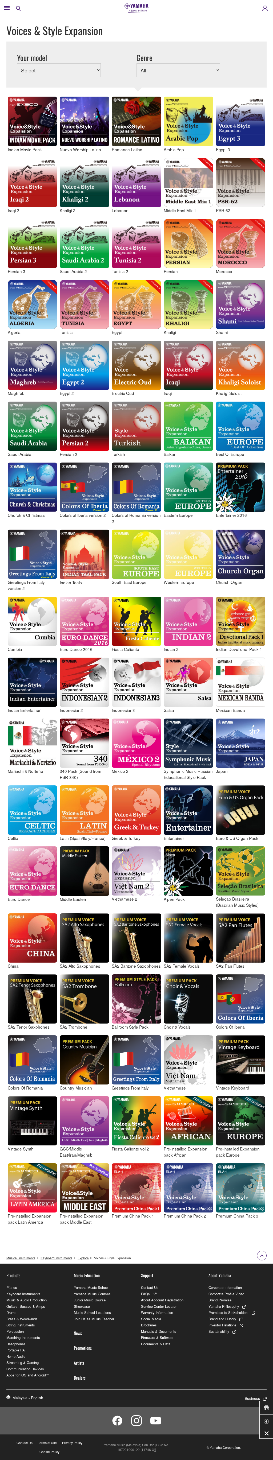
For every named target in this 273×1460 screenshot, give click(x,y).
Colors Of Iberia (230, 1027)
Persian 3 (16, 271)
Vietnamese (175, 1088)
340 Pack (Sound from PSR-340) (80, 774)
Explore (83, 1258)
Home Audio (15, 1356)
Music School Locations (92, 1312)
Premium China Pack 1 (133, 1216)
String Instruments (20, 1324)
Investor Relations (222, 1324)
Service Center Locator (158, 1306)
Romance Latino (127, 149)
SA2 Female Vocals (182, 966)
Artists (79, 1363)
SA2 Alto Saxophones (80, 966)
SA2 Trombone (73, 1027)
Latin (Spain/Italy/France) (83, 838)
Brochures (149, 1324)
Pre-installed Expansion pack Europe (238, 1152)
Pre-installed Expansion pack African (185, 1152)
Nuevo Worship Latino (80, 149)
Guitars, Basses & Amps (25, 1306)
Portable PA (15, 1349)
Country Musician (76, 1088)
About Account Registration (162, 1299)
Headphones (16, 1343)
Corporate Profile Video (226, 1293)
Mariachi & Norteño (25, 771)
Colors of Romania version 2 (136, 518)
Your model (32, 57)
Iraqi (168, 393)
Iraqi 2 (13, 210)
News (78, 1333)
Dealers (80, 1378)
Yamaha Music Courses (92, 1293)
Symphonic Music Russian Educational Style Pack (188, 774)
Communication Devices (25, 1368)
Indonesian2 (71, 710)
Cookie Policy (49, 1451)
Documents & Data (155, 1343)
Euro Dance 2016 (76, 649)
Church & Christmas (26, 515)
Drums (11, 1312)
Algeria (14, 332)
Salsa (169, 710)
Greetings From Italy (130, 1088)
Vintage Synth (21, 1149)
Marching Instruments (23, 1337)
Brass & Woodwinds (22, 1318)
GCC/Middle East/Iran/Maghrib (76, 1152)
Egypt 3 (223, 149)
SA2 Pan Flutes (230, 966)
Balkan (170, 454)
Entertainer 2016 (231, 515)
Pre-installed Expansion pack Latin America (29, 1219)
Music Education (87, 1275)
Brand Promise (219, 1299)
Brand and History (222, 1318)
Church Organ (229, 582)
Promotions (83, 1348)
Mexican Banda (230, 710)
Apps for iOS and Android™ (27, 1374)
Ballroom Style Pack (130, 1027)
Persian (171, 271)
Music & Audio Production (26, 1299)
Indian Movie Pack (25, 149)
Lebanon (120, 210)
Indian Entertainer (24, 710)
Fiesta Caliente (125, 649)
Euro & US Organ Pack (237, 838)
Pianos (11, 1287)
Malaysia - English (28, 1397)
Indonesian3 (123, 710)
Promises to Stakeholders (228, 1312)
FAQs (145, 1293)
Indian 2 (171, 649)
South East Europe (129, 582)
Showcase (82, 1306)
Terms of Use (47, 1442)
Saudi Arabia (19, 454)
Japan (222, 771)
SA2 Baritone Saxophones (136, 966)
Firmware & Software (157, 1337)
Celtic (13, 838)
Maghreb (16, 393)
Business (252, 1398)
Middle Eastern (73, 899)
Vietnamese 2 (124, 899)
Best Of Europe (230, 454)
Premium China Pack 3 (237, 1216)
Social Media (151, 1318)
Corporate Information (225, 1287)
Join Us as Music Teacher (94, 1318)
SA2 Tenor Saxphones (29, 1027)
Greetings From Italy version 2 (26, 585)
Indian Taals (71, 582)
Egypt (117, 332)
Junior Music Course (90, 1299)
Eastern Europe (178, 515)
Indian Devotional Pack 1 (239, 649)
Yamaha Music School (91, 1287)
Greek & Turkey (126, 838)
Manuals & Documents (158, 1331)
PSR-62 (223, 210)
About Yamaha (219, 1275)
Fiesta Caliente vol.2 (130, 1149)
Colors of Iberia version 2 (83, 515)
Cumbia (15, 649)
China (13, 966)
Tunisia (66, 332)
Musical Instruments (20, 1258)
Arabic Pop (174, 149)
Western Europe (179, 582)
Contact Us (149, 1287)
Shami (222, 332)
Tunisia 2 (120, 271)
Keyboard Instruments (56, 1258)
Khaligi (170, 332)
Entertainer (174, 838)
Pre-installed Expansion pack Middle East (81, 1219)
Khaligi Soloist (229, 393)
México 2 (120, 771)
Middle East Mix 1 (180, 210)
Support (147, 1275)
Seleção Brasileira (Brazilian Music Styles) (237, 902)
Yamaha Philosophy (223, 1306)
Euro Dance (19, 899)
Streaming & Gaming (22, 1362)
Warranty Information (157, 1312)
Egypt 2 (67, 393)
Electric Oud (123, 393)
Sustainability (218, 1331)
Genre (144, 57)
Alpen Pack (174, 899)
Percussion (15, 1331)
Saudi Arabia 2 (73, 271)
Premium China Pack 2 (185, 1216)
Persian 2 (68, 454)
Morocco (224, 271)
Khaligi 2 (67, 210)
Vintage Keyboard (232, 1088)
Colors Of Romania (25, 1088)
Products (13, 1275)
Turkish (118, 454)
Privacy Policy (72, 1442)
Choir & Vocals (177, 1027)
